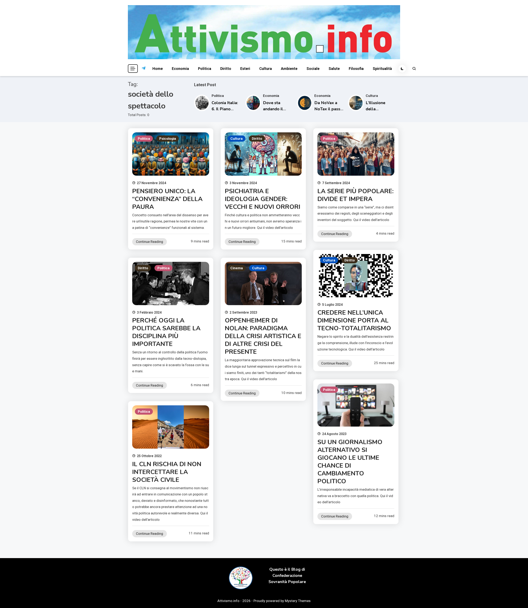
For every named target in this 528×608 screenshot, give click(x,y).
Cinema (236, 268)
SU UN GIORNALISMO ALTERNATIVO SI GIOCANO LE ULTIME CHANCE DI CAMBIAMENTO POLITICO (349, 462)
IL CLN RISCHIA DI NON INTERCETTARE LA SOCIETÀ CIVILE (166, 472)
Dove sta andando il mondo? (273, 109)
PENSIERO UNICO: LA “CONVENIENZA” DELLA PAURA (167, 199)
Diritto (225, 68)
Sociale (312, 68)
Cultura (265, 68)
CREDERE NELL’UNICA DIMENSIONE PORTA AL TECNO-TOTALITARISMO (354, 320)
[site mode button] (402, 68)
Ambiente (289, 68)
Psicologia (167, 138)
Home (157, 68)
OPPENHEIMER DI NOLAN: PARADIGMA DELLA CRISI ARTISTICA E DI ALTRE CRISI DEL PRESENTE (263, 336)
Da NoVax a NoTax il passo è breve (328, 109)
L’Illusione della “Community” (378, 109)
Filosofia (356, 68)
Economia (180, 68)
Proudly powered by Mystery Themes (282, 601)
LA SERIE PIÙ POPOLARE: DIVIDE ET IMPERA (355, 195)
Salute (334, 68)
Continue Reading (149, 242)
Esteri (245, 68)
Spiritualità (382, 68)
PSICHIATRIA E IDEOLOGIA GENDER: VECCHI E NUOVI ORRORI (262, 199)
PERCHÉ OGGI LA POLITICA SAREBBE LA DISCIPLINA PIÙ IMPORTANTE (166, 332)
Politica (204, 68)
